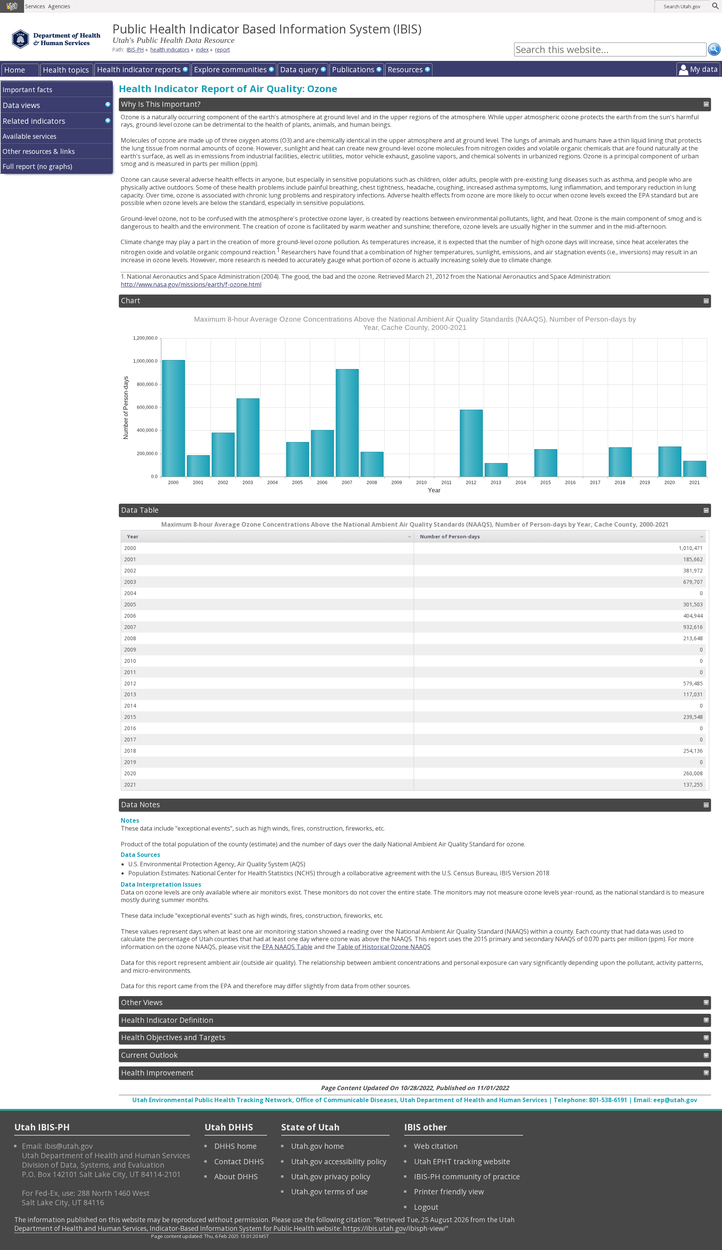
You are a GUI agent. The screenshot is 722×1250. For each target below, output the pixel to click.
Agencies (59, 6)
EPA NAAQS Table (287, 947)
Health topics (66, 70)
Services (35, 6)
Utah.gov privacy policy (330, 1176)
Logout (426, 1207)
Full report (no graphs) (37, 166)
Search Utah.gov (682, 6)
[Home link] (56, 39)
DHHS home (235, 1146)
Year (132, 536)
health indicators (170, 49)
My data (704, 69)
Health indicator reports (138, 69)
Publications (353, 69)
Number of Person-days (450, 536)
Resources (405, 69)
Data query (299, 69)
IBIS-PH (135, 49)
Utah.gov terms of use (329, 1191)
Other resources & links (39, 151)
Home (14, 70)
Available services (29, 136)
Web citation (436, 1146)
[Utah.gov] (12, 6)
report (222, 49)
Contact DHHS (239, 1161)
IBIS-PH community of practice (467, 1176)
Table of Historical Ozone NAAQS (384, 947)
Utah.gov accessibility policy (339, 1161)
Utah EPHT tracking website (462, 1161)
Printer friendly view (449, 1191)
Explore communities (230, 69)
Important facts (27, 89)
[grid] (413, 660)
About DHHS (236, 1176)
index (202, 49)
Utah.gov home (317, 1146)
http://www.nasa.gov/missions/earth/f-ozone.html (191, 284)
